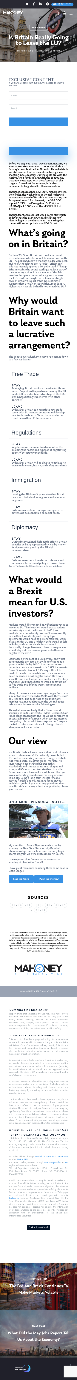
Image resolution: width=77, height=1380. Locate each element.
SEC (66, 1162)
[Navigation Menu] (72, 13)
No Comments (54, 50)
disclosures (14, 1198)
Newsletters (38, 27)
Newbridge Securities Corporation (51, 1157)
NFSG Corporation (52, 1162)
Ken (23, 50)
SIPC (26, 1159)
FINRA (20, 1159)
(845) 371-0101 (62, 4)
